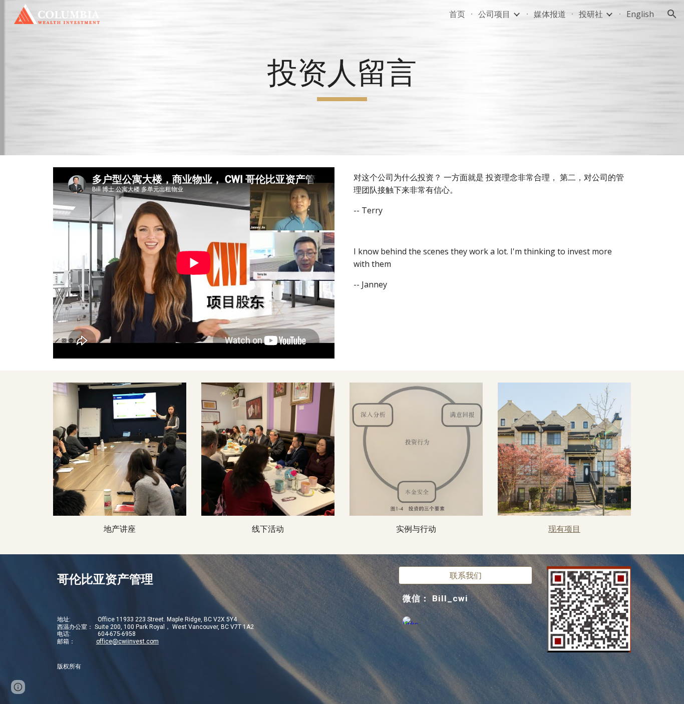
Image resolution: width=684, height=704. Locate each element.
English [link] (640, 14)
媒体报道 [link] (550, 14)
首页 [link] (457, 14)
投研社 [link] (591, 14)
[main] (342, 77)
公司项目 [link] (494, 14)
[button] (672, 14)
